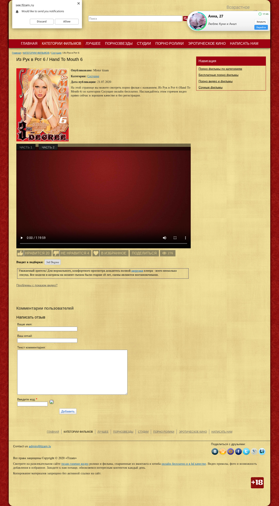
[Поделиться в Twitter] (246, 451)
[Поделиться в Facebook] (238, 451)
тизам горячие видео (74, 463)
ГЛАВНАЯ (29, 43)
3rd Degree (52, 262)
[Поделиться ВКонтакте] (214, 451)
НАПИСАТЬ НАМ (244, 43)
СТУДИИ (144, 43)
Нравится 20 (37, 253)
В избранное (113, 253)
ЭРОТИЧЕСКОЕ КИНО (207, 43)
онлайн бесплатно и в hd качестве (184, 463)
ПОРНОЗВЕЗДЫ (119, 43)
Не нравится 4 (75, 253)
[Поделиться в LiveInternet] (262, 451)
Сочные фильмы (211, 87)
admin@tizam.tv (40, 446)
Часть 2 (48, 147)
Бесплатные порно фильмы (218, 75)
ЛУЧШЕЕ (93, 43)
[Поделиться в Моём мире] (230, 451)
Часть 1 (26, 147)
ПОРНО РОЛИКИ (169, 43)
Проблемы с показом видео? (37, 285)
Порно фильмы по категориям (220, 68)
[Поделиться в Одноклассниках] (222, 451)
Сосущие (93, 76)
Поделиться (144, 253)
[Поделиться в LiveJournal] (254, 451)
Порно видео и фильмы (216, 81)
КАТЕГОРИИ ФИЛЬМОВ (61, 43)
